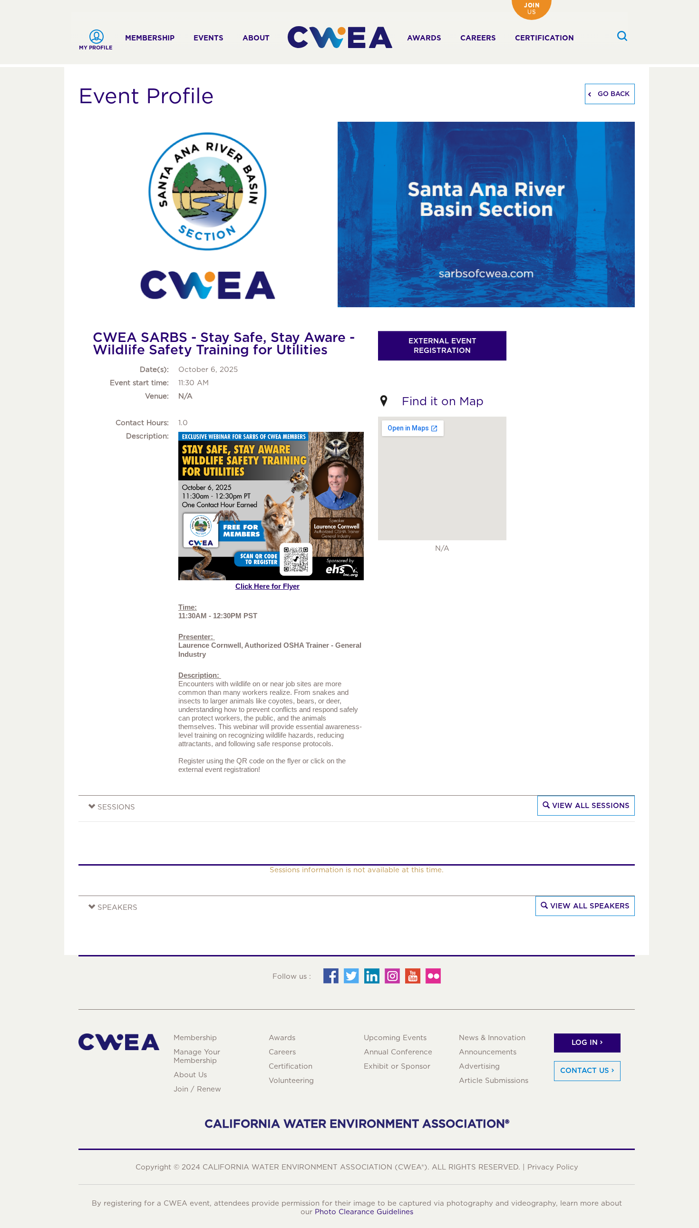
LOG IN (585, 1042)
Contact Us (584, 1070)
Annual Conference (398, 1052)
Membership (150, 38)
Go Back (613, 93)
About (256, 38)
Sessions (115, 807)
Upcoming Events (395, 1037)
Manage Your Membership (197, 1056)
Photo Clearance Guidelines (364, 1212)
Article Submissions (493, 1080)
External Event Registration (442, 346)
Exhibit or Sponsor (397, 1066)
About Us (190, 1075)
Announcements (487, 1052)
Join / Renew (197, 1089)
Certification (544, 38)
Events (208, 38)
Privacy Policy (552, 1167)
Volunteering (291, 1080)
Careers (478, 38)
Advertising (479, 1066)
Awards (424, 38)
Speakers (116, 907)
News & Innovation (492, 1037)
